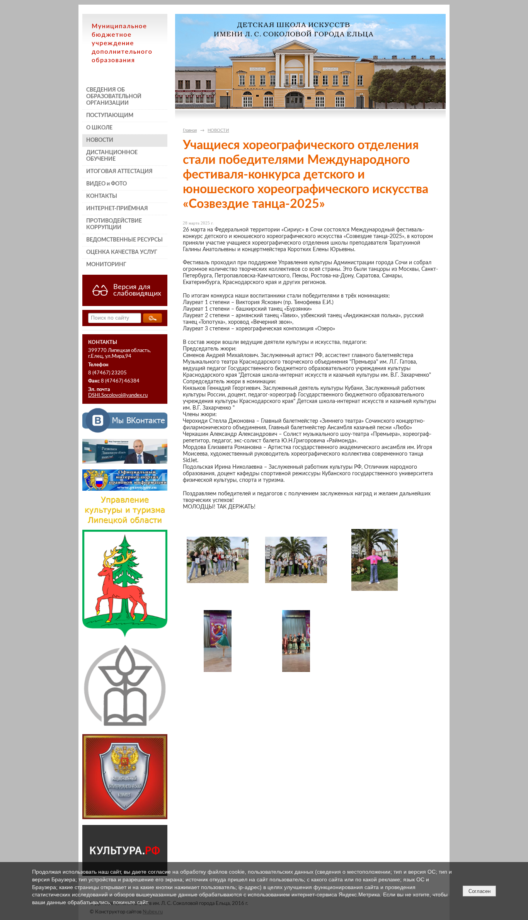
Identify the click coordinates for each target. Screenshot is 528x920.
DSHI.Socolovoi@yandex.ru (118, 395)
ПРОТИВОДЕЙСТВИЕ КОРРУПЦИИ (114, 224)
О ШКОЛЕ (99, 128)
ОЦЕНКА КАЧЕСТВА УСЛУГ (121, 252)
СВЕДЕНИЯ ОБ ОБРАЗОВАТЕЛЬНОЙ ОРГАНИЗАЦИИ (113, 96)
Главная (190, 130)
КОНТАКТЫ (101, 196)
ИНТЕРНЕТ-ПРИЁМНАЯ (117, 208)
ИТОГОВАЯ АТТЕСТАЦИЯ (119, 171)
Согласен (479, 891)
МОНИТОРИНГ (106, 264)
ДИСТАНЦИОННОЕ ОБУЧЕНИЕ (112, 156)
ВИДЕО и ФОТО (106, 184)
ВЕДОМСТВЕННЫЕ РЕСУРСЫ (124, 240)
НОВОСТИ (99, 140)
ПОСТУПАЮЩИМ (109, 115)
